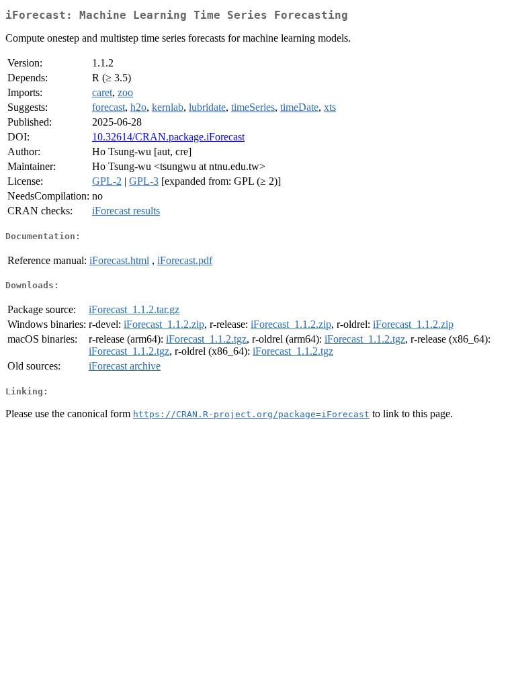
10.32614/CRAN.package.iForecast (168, 136)
